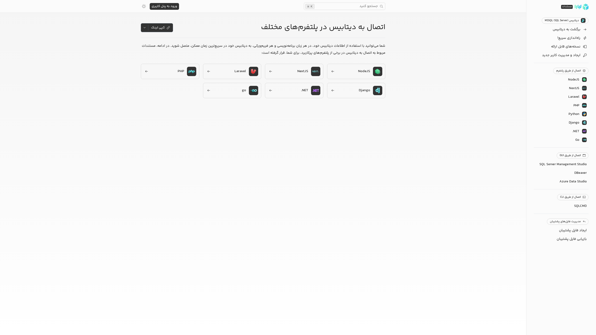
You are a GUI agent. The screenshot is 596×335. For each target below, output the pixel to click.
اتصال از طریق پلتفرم (568, 71)
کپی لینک (158, 27)
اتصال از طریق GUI (570, 155)
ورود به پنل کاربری (164, 6)
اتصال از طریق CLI (570, 197)
